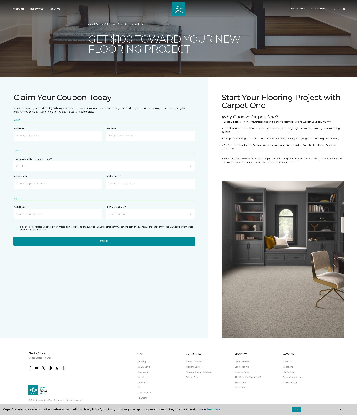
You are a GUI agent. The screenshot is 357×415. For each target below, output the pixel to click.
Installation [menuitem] (240, 387)
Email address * (113, 176)
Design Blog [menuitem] (192, 377)
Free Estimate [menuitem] (144, 392)
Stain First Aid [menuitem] (242, 367)
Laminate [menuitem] (142, 382)
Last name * (111, 128)
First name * (19, 128)
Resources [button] (36, 9)
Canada (49, 358)
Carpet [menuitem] (140, 377)
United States (35, 358)
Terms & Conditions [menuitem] (293, 377)
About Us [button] (54, 9)
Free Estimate (319, 9)
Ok (296, 409)
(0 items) (344, 9)
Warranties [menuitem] (240, 382)
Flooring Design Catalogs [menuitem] (198, 372)
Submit (104, 241)
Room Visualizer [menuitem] (194, 361)
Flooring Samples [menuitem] (195, 367)
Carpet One (94, 24)
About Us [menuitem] (288, 361)
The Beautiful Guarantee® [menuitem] (248, 377)
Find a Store (298, 9)
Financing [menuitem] (142, 398)
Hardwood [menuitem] (142, 372)
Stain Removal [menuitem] (242, 361)
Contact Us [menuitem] (288, 372)
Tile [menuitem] (139, 387)
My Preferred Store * (116, 207)
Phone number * (21, 176)
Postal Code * (19, 207)
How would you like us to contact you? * (32, 159)
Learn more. (213, 409)
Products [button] (18, 9)
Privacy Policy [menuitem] (290, 382)
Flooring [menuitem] (141, 361)
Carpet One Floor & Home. (49, 400)
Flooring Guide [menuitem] (242, 372)
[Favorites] (339, 9)
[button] (334, 9)
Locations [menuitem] (288, 367)
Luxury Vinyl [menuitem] (143, 367)
